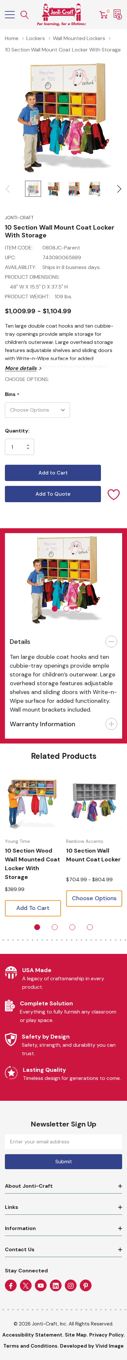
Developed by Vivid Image (92, 1346)
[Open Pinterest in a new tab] (85, 1285)
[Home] (62, 14)
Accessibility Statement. (33, 1335)
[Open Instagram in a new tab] (70, 1285)
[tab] (55, 609)
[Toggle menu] (10, 15)
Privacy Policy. (107, 1335)
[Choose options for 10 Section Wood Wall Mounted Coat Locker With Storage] (33, 804)
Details (20, 641)
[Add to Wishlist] (114, 494)
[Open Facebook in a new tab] (10, 1285)
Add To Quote (52, 493)
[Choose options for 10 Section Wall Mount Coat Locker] (94, 804)
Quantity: (17, 430)
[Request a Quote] (118, 14)
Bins (12, 394)
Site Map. (76, 1335)
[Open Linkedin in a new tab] (55, 1285)
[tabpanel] (63, 580)
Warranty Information (42, 724)
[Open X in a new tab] (25, 1285)
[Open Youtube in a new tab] (40, 1285)
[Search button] (25, 14)
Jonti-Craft (19, 217)
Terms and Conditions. (31, 1346)
